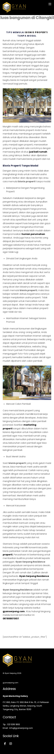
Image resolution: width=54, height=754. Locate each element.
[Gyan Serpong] (14, 11)
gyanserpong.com (14, 611)
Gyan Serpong (11, 673)
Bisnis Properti (36, 32)
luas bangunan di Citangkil (27, 18)
